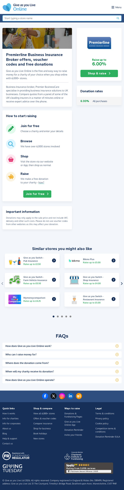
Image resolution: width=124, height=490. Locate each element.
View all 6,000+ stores (44, 413)
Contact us (7, 443)
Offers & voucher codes (44, 418)
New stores (38, 438)
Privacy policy (102, 418)
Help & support (9, 438)
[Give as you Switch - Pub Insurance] (54, 261)
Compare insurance (42, 423)
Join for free (35, 194)
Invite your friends (73, 435)
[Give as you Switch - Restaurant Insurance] (114, 299)
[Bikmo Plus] (114, 261)
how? (41, 182)
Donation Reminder (73, 430)
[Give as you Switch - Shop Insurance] (114, 280)
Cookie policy (101, 423)
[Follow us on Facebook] (45, 397)
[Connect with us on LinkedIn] (70, 397)
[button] (99, 43)
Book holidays (40, 433)
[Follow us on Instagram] (62, 397)
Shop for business (42, 428)
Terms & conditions (104, 413)
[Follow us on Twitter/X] (54, 397)
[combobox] (59, 18)
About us (6, 428)
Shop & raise (97, 73)
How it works (8, 413)
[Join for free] (11, 132)
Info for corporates (11, 423)
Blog (4, 433)
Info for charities (10, 418)
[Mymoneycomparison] (54, 299)
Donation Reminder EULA (107, 436)
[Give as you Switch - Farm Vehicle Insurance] (54, 280)
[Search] (118, 18)
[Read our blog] (79, 397)
